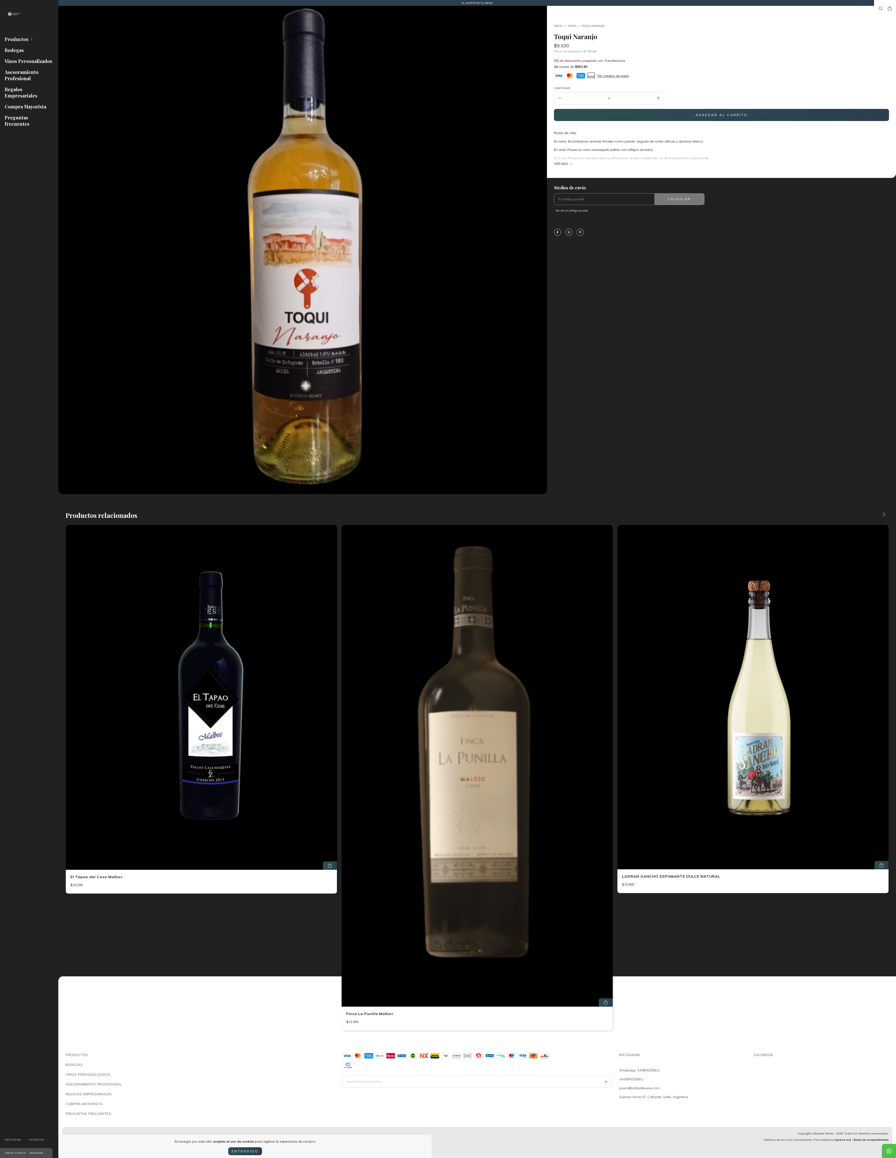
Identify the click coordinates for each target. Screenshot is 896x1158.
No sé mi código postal (572, 210)
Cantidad (562, 88)
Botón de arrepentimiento (871, 1139)
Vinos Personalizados (28, 61)
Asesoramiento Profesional (21, 75)
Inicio (558, 26)
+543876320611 (631, 1079)
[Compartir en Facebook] (557, 232)
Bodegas (14, 50)
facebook (36, 1139)
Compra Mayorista (25, 106)
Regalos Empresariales (21, 92)
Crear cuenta (15, 1153)
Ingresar (36, 1153)
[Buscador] (880, 8)
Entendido (245, 1151)
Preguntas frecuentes (17, 120)
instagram (13, 1139)
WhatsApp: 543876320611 (639, 1070)
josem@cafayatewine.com (639, 1088)
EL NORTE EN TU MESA (477, 3)
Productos (16, 39)
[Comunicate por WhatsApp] (889, 1151)
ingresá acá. (843, 1139)
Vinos (572, 26)
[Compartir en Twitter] (568, 232)
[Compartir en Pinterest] (580, 232)
